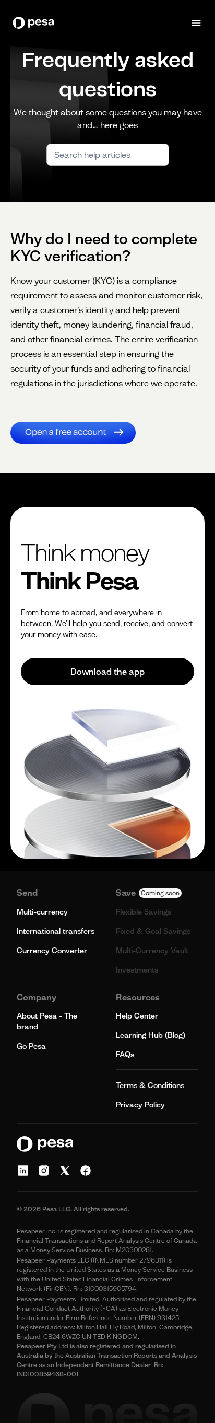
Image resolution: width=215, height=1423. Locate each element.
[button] (196, 23)
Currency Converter (52, 950)
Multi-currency (42, 912)
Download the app (107, 671)
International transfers (55, 931)
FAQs (125, 1054)
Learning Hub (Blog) (150, 1035)
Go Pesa (31, 1046)
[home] (36, 23)
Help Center (137, 1016)
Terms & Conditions (150, 1085)
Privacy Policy (140, 1104)
